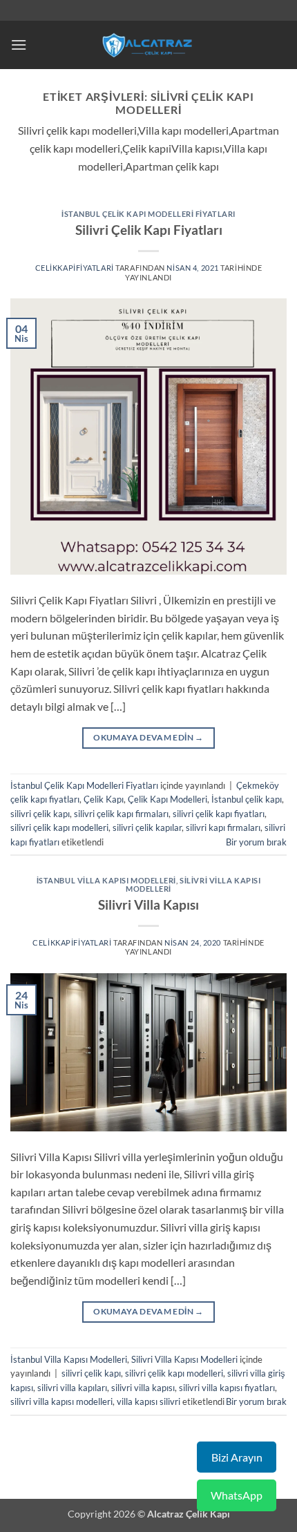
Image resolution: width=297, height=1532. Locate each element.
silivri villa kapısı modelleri (61, 1401)
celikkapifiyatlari (74, 267)
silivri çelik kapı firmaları (121, 813)
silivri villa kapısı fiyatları (227, 1387)
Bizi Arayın (236, 1457)
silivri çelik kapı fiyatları (219, 813)
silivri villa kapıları (72, 1387)
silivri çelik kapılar (147, 827)
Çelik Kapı (104, 799)
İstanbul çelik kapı (246, 799)
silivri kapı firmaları (223, 827)
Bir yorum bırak (256, 842)
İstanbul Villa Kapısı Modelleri (106, 880)
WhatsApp (236, 1495)
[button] (18, 44)
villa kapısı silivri (148, 1401)
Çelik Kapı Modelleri (167, 799)
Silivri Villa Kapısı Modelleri (193, 884)
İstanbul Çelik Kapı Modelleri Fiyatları (148, 213)
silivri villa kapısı (143, 1387)
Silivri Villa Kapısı (148, 904)
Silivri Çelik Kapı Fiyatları (148, 230)
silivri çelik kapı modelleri (59, 827)
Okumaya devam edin (148, 737)
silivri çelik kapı (40, 813)
